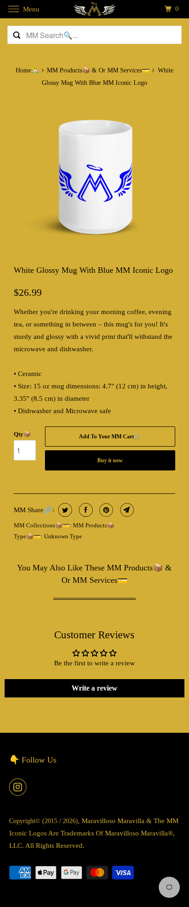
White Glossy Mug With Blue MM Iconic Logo (93, 270)
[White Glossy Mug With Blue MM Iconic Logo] (94, 176)
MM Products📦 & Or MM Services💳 (98, 70)
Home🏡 (27, 70)
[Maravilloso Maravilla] (94, 9)
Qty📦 (22, 434)
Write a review (94, 688)
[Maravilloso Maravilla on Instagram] (19, 787)
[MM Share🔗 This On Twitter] (64, 510)
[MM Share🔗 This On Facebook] (85, 510)
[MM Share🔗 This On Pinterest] (105, 510)
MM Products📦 (93, 525)
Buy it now (110, 460)
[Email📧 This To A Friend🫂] (126, 510)
